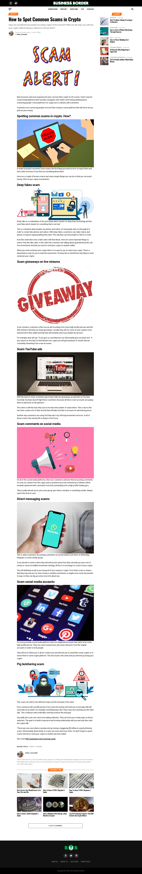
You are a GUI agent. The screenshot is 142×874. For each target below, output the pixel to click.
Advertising (74, 9)
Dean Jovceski (22, 34)
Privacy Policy (85, 861)
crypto (32, 746)
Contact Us (64, 861)
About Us (55, 861)
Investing (63, 9)
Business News (52, 9)
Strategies (90, 9)
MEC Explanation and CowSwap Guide (40, 739)
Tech (82, 9)
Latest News (74, 861)
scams (39, 746)
